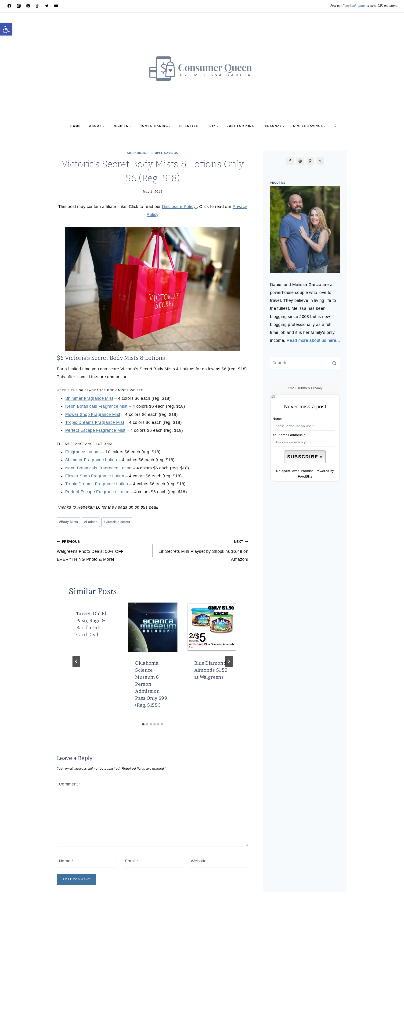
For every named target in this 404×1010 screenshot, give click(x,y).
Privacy (317, 388)
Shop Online (138, 153)
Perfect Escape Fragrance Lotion (97, 491)
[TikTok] (37, 6)
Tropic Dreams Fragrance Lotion (96, 484)
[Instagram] (18, 6)
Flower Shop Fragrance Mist (92, 414)
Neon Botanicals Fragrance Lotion (99, 468)
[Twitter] (46, 6)
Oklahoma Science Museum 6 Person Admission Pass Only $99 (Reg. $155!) (151, 684)
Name (66, 861)
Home (75, 126)
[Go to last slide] (76, 661)
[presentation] (152, 627)
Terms (302, 388)
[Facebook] (9, 6)
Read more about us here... (313, 340)
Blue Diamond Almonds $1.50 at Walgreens (211, 670)
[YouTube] (56, 6)
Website (199, 861)
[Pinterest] (28, 6)
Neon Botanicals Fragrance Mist (96, 406)
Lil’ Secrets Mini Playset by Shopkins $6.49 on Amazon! (203, 551)
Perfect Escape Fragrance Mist (95, 430)
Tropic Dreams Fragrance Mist (94, 422)
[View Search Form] (335, 126)
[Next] (229, 661)
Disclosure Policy (179, 206)
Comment (70, 784)
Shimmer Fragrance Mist (89, 398)
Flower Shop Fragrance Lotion (94, 476)
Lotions (90, 522)
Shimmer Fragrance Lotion (91, 459)
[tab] (143, 724)
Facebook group (354, 5)
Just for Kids (240, 126)
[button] (6, 29)
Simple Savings (165, 153)
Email (132, 861)
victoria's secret (117, 522)
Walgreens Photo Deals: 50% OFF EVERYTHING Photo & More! (90, 551)
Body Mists (68, 522)
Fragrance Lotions (83, 452)
